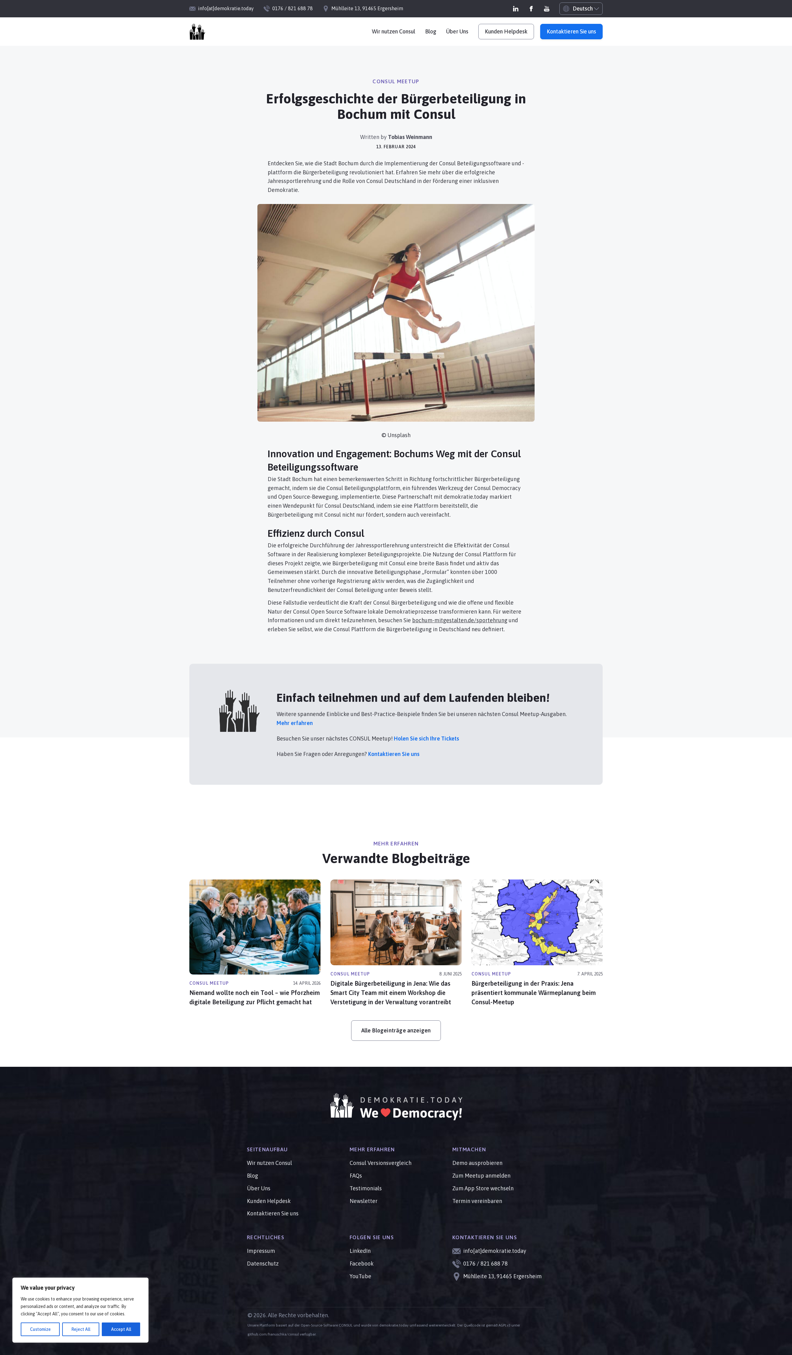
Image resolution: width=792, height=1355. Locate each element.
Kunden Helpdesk (506, 31)
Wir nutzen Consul (393, 31)
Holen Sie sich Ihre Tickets (426, 738)
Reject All (80, 1329)
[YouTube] (546, 8)
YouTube (360, 1276)
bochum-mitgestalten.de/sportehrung (459, 620)
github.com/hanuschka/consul (273, 1334)
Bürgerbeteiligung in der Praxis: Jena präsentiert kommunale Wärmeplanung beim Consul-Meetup (533, 992)
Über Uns (457, 31)
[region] (80, 1310)
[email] (197, 32)
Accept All (121, 1329)
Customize (40, 1329)
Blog (430, 31)
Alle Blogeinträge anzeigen (396, 1030)
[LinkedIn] (516, 8)
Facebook (362, 1263)
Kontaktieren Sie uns (571, 31)
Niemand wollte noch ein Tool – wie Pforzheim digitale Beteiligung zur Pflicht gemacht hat (254, 997)
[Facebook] (531, 8)
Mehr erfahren (295, 723)
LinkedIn (360, 1251)
